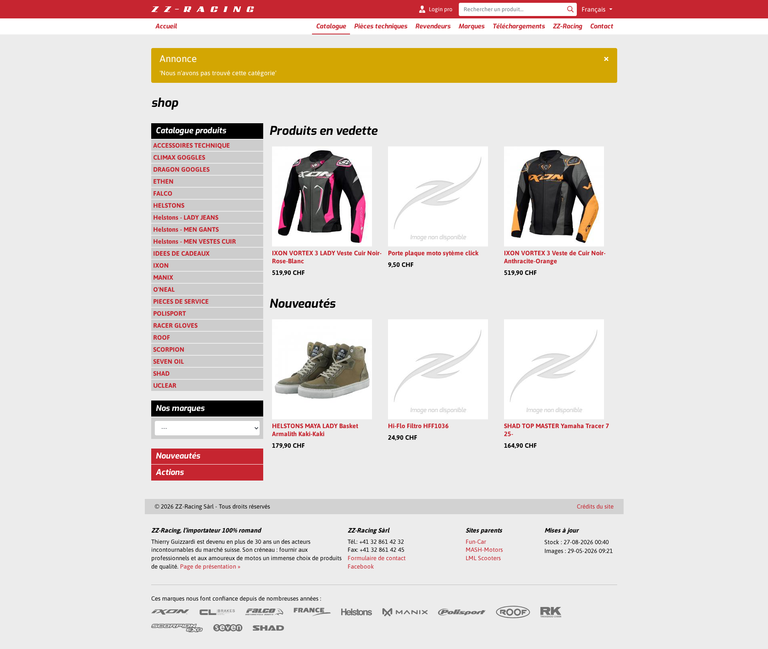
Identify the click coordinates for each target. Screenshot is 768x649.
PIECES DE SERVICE (181, 301)
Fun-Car (476, 541)
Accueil (166, 26)
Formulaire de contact (377, 558)
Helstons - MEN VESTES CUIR (194, 241)
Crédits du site (595, 506)
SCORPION (168, 349)
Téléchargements (518, 26)
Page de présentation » (210, 566)
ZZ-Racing (567, 26)
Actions (170, 472)
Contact (601, 26)
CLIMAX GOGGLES (179, 157)
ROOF (161, 337)
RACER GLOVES (175, 325)
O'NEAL (164, 289)
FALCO (162, 193)
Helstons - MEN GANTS (186, 229)
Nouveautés (178, 456)
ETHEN (163, 181)
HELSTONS (168, 205)
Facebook (361, 566)
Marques (471, 26)
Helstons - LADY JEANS (185, 217)
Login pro (440, 9)
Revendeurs (432, 26)
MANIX (163, 277)
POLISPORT (169, 313)
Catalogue (331, 26)
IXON (161, 265)
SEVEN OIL (168, 361)
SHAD (161, 373)
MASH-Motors (484, 549)
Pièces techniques (380, 26)
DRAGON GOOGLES (181, 169)
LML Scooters (483, 558)
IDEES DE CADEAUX (181, 253)
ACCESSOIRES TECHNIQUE (191, 145)
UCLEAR (164, 385)
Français (594, 9)
